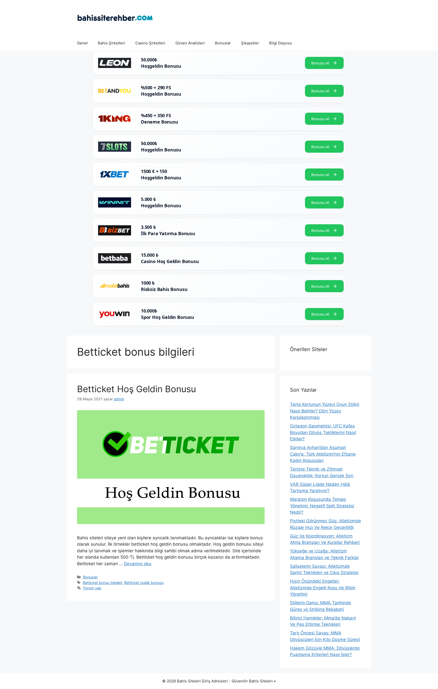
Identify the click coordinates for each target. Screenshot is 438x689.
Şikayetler (250, 43)
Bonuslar (223, 43)
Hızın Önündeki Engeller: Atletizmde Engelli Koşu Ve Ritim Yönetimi (322, 588)
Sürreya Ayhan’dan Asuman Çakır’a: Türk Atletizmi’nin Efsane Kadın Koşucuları (323, 454)
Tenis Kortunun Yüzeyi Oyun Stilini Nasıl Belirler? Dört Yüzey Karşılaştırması (324, 411)
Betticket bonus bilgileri (102, 582)
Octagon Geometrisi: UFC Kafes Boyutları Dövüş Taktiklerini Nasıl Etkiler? (323, 432)
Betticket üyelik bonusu (143, 582)
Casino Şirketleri (150, 43)
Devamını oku (137, 563)
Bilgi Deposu (280, 43)
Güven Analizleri (190, 43)
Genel (82, 43)
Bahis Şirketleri (111, 43)
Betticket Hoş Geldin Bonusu (136, 389)
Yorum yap (92, 588)
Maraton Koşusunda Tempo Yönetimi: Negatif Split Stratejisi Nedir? (322, 506)
